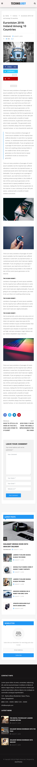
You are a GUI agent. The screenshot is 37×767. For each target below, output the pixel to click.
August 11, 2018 (18, 549)
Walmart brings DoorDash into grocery (21, 741)
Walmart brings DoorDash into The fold (23, 730)
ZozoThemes (18, 762)
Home (7, 16)
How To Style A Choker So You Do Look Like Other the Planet (10, 425)
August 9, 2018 (19, 608)
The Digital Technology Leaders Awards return (21, 719)
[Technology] (18, 3)
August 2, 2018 (18, 36)
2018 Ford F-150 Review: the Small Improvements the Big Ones (27, 425)
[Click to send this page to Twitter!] (9, 415)
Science (15, 16)
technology (7, 36)
